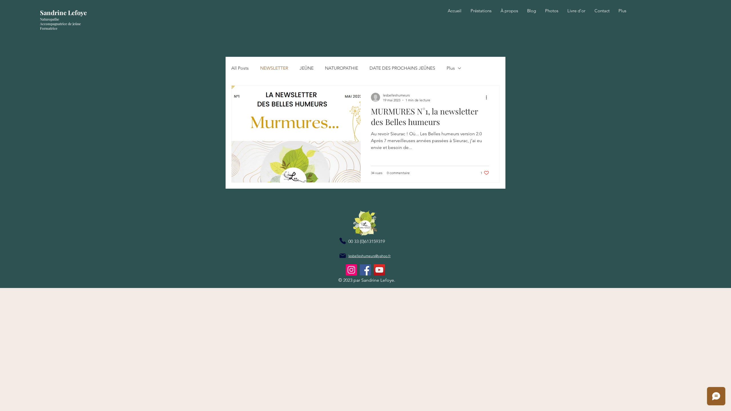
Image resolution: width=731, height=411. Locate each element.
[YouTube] (379, 269)
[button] (481, 11)
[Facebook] (365, 269)
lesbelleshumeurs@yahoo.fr (369, 256)
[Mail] (342, 255)
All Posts (240, 68)
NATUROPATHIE (341, 68)
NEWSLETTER (274, 68)
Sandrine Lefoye (63, 12)
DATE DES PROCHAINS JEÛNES (402, 68)
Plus (451, 68)
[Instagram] (351, 269)
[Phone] (342, 241)
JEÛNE (307, 68)
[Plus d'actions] (488, 97)
